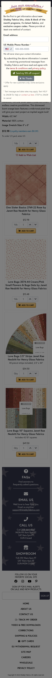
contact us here (27, 95)
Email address (10, 35)
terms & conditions (19, 68)
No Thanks (27, 78)
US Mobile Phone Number (17, 44)
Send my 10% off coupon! (27, 73)
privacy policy (38, 68)
